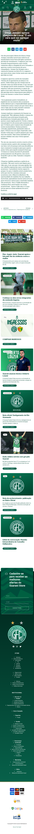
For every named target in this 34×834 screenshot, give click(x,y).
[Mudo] (26, 198)
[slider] (29, 198)
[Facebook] (13, 646)
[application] (17, 198)
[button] (9, 49)
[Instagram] (17, 646)
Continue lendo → (10, 268)
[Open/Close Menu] (3, 7)
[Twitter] (20, 646)
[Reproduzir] (3, 198)
